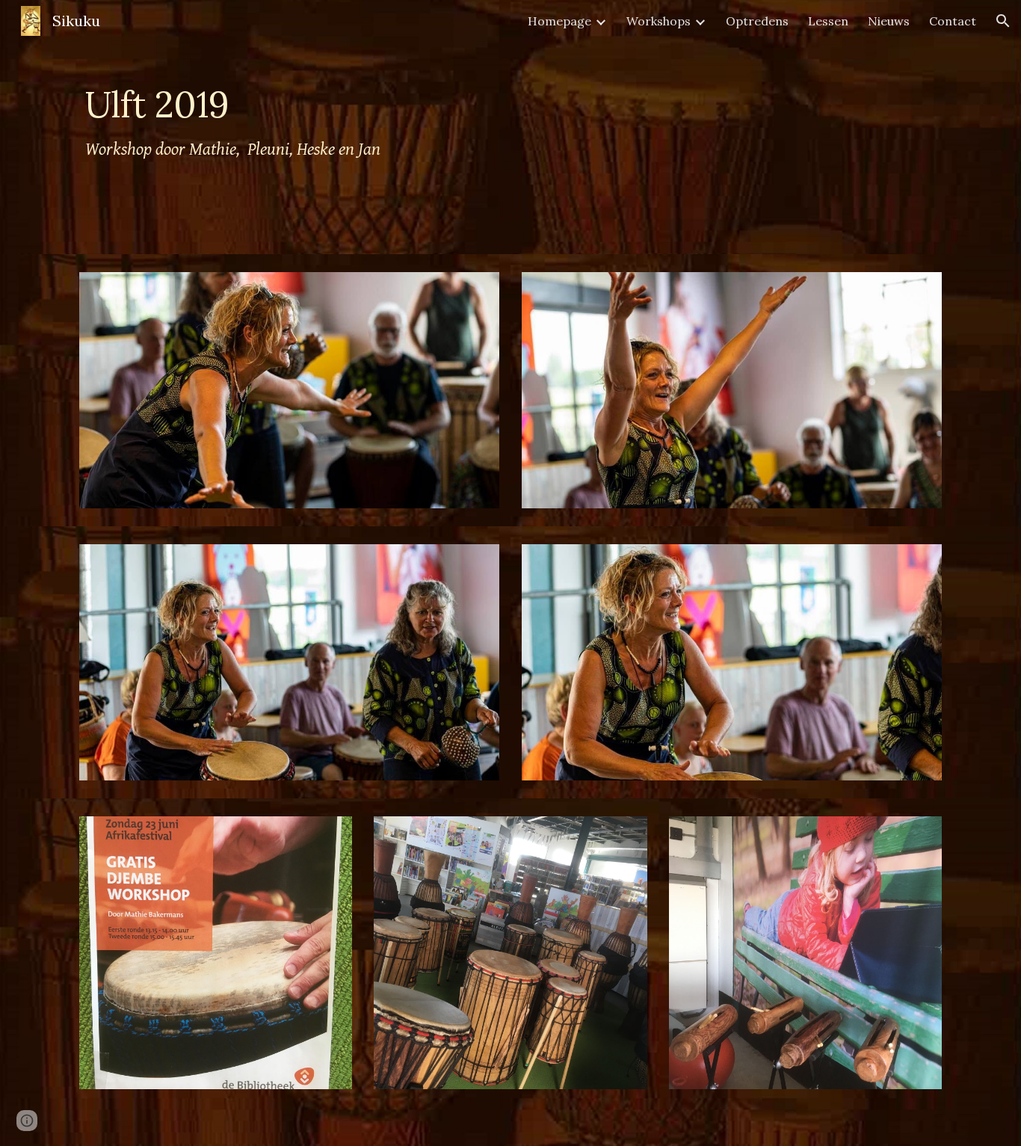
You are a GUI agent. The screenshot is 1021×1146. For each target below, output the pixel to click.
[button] (1003, 21)
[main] (437, 127)
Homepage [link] (559, 20)
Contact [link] (952, 20)
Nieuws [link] (889, 20)
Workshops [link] (658, 20)
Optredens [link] (757, 20)
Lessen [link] (828, 20)
